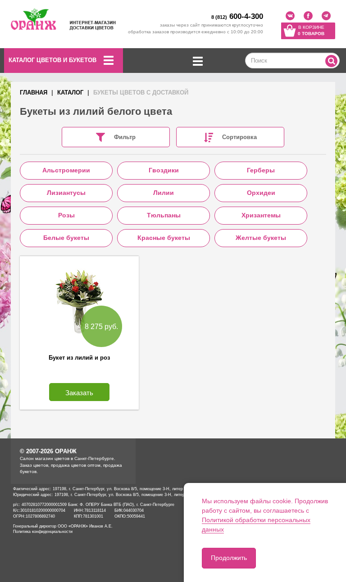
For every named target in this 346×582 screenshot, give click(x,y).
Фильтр (125, 137)
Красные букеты (163, 237)
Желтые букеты (261, 237)
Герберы (261, 170)
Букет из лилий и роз (79, 357)
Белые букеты (66, 237)
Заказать (79, 393)
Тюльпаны (164, 215)
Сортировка (239, 137)
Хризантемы (261, 215)
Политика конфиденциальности (43, 531)
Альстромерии (66, 170)
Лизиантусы (66, 192)
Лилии (163, 192)
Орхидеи (261, 192)
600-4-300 (237, 16)
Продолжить (229, 557)
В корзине (311, 30)
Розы (66, 215)
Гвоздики (164, 170)
